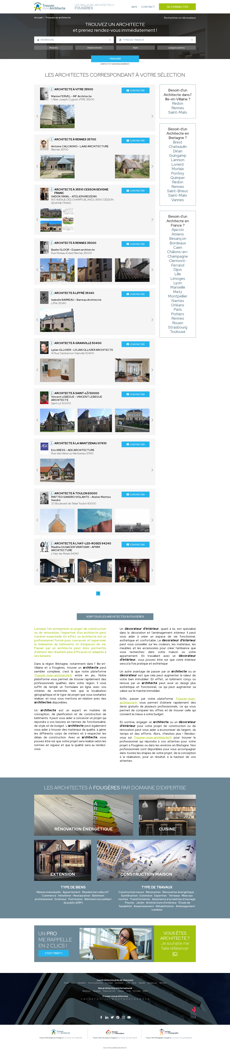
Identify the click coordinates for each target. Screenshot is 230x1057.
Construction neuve (131, 892)
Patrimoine (75, 899)
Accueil (38, 17)
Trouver (115, 58)
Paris (66, 983)
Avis (134, 7)
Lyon (73, 983)
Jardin (140, 902)
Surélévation (129, 895)
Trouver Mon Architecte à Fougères (51, 1038)
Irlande (121, 991)
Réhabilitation (165, 906)
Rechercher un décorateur (180, 17)
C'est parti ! (53, 953)
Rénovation (153, 892)
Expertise (160, 895)
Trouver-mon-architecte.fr (53, 675)
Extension (146, 895)
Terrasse (174, 895)
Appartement (71, 892)
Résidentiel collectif (95, 892)
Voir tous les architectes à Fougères (115, 616)
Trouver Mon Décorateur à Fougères (105, 1038)
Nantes (142, 983)
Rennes (162, 983)
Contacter (137, 90)
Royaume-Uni (109, 991)
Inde (128, 991)
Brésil (145, 991)
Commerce (49, 895)
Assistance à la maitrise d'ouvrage (173, 899)
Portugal (136, 991)
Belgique (86, 991)
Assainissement (144, 906)
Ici (174, 953)
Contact (148, 7)
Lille (128, 983)
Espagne (97, 991)
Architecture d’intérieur (161, 902)
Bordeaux (119, 983)
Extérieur (61, 899)
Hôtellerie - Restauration (74, 895)
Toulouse (109, 983)
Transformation (140, 899)
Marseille (82, 983)
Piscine (129, 902)
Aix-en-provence (95, 983)
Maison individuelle (49, 892)
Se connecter (177, 7)
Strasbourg (152, 983)
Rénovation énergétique (178, 892)
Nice (134, 983)
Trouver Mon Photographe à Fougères (159, 1038)
